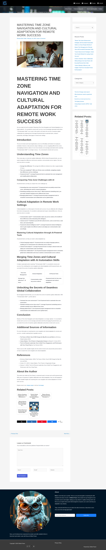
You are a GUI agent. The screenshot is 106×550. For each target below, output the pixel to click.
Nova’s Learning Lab (92, 8)
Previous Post (14, 433)
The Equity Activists (79, 101)
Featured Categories (78, 8)
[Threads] (31, 546)
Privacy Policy (58, 542)
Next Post (67, 433)
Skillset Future (68, 8)
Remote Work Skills (21, 38)
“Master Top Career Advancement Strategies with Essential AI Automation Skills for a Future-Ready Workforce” (84, 42)
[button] (84, 8)
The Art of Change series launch (82, 92)
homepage (41, 385)
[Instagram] (29, 546)
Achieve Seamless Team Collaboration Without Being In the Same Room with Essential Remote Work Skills (84, 61)
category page (29, 385)
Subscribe (86, 515)
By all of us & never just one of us (82, 99)
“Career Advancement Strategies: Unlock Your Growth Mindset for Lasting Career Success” (84, 54)
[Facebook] (27, 546)
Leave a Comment (41, 38)
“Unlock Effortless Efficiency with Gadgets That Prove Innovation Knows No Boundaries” (84, 67)
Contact (100, 8)
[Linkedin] (33, 546)
